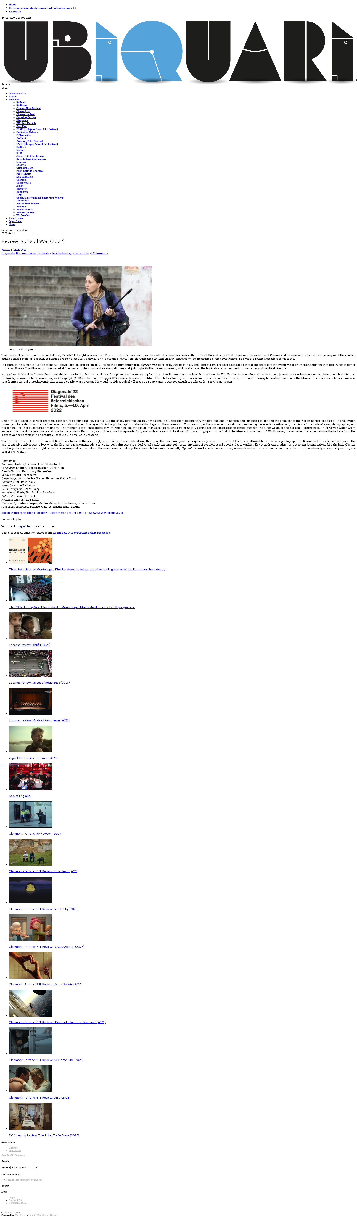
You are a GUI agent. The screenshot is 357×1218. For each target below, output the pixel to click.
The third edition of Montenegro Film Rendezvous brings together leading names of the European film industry (87, 569)
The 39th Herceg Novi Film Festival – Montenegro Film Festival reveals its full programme (72, 607)
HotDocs (21, 147)
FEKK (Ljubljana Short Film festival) (37, 129)
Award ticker (16, 218)
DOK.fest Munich (26, 123)
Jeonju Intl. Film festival (30, 156)
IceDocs (20, 150)
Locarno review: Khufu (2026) (29, 645)
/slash (19, 185)
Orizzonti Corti (24, 168)
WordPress (20, 1215)
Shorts (13, 96)
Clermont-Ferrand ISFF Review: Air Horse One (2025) (46, 1060)
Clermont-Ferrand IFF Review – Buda (35, 833)
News (12, 224)
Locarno (21, 165)
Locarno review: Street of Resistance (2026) (39, 683)
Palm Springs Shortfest (29, 171)
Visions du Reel (25, 212)
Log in (12, 1197)
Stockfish (21, 188)
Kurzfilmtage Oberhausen (31, 159)
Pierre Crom (81, 253)
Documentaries (17, 93)
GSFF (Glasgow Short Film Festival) (37, 144)
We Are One (23, 215)
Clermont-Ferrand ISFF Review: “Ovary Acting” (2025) (46, 947)
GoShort (21, 138)
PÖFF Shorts (23, 173)
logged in (24, 526)
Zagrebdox (22, 200)
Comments (17, 1203)
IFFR (19, 153)
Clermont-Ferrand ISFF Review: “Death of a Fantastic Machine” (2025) (57, 1022)
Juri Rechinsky (62, 253)
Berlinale (21, 105)
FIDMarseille (23, 135)
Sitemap (13, 1148)
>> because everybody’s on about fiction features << (42, 8)
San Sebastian (24, 176)
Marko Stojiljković (13, 249)
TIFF (19, 194)
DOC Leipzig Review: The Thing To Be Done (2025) (44, 1135)
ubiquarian (9, 1212)
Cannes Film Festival (28, 108)
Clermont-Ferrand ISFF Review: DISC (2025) (39, 1098)
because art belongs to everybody (24, 1180)
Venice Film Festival (28, 203)
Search (5, 84)
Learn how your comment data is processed (81, 532)
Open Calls (15, 221)
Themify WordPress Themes (43, 1215)
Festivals (14, 99)
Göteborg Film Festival (29, 141)
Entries (15, 1200)
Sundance (22, 191)
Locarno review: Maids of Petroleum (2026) (39, 720)
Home (12, 4)
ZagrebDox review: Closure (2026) (33, 758)
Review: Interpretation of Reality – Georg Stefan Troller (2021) (42, 512)
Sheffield (21, 179)
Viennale (21, 206)
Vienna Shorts (24, 209)
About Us (15, 11)
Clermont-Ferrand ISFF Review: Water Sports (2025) (45, 984)
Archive (5, 1167)
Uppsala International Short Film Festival (40, 197)
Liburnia (21, 162)
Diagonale (22, 120)
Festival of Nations (27, 132)
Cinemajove (23, 111)
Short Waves (23, 182)
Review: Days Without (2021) (104, 512)
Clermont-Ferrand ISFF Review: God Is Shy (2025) (43, 909)
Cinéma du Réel (25, 114)
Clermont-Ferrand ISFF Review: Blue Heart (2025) (43, 871)
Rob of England (19, 796)
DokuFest (21, 126)
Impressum (15, 1150)
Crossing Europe (26, 117)
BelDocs (21, 102)
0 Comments (99, 253)
